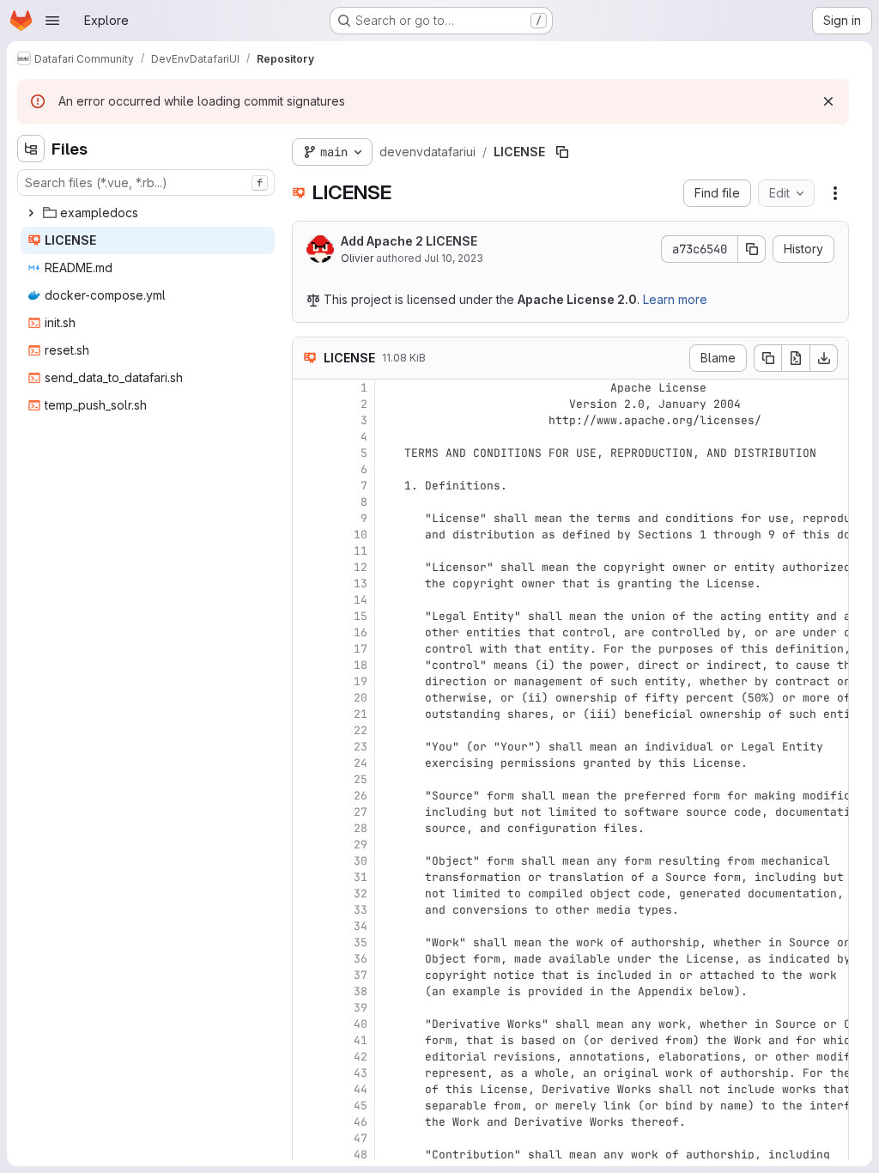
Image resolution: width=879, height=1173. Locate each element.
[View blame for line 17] (307, 649)
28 (360, 828)
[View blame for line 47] (307, 1138)
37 (360, 975)
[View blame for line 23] (307, 746)
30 (360, 861)
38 (360, 991)
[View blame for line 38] (307, 991)
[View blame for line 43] (307, 1073)
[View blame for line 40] (307, 1024)
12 (360, 567)
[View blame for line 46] (307, 1122)
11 (360, 551)
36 (360, 958)
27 (360, 812)
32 (360, 893)
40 (360, 1024)
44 (360, 1089)
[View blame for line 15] (307, 616)
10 (360, 534)
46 (360, 1122)
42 (360, 1056)
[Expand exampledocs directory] (31, 213)
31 (360, 877)
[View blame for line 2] (307, 404)
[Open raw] (795, 358)
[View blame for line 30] (307, 861)
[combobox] (146, 182)
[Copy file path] (562, 152)
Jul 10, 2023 (453, 258)
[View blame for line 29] (307, 844)
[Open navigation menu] (52, 20)
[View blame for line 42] (307, 1056)
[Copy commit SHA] (752, 249)
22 (360, 730)
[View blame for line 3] (307, 420)
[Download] (824, 358)
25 (360, 779)
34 (360, 926)
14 (360, 600)
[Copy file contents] (767, 358)
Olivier (357, 258)
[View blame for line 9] (307, 518)
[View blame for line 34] (307, 926)
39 (360, 1007)
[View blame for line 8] (307, 502)
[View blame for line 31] (307, 877)
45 (360, 1105)
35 (360, 942)
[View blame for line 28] (307, 828)
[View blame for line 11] (307, 551)
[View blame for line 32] (307, 893)
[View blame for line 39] (307, 1008)
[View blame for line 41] (307, 1040)
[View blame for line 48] (307, 1154)
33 (360, 910)
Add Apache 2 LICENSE (409, 241)
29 (360, 844)
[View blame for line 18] (307, 665)
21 (360, 714)
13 (360, 583)
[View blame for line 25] (307, 779)
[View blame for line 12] (307, 567)
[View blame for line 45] (307, 1105)
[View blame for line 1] (307, 388)
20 (360, 697)
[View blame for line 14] (307, 600)
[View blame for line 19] (307, 681)
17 (360, 648)
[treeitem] (148, 213)
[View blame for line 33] (307, 910)
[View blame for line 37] (307, 975)
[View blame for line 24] (307, 763)
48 (360, 1154)
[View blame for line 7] (307, 485)
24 (360, 763)
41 (360, 1040)
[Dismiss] (828, 101)
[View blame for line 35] (307, 942)
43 (360, 1073)
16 (360, 632)
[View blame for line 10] (307, 534)
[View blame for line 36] (307, 959)
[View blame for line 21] (307, 714)
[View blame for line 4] (307, 436)
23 (360, 746)
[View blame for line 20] (307, 698)
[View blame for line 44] (307, 1089)
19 (360, 681)
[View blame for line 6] (307, 469)
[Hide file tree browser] (31, 148)
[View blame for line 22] (307, 730)
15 (360, 616)
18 (360, 665)
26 (360, 795)
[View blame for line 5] (307, 453)
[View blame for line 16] (307, 632)
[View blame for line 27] (307, 812)
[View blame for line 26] (307, 795)
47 (360, 1138)
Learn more (675, 299)
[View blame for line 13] (307, 583)
